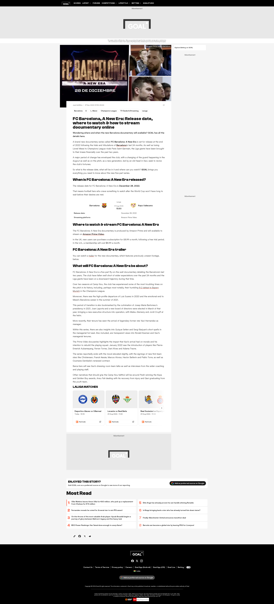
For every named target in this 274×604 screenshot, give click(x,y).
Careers (128, 567)
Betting (181, 567)
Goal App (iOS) (159, 567)
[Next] (161, 408)
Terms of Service (102, 567)
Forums (96, 3)
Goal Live (171, 567)
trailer (91, 255)
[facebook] (132, 561)
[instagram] (141, 561)
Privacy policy (117, 567)
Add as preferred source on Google (189, 483)
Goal (97, 586)
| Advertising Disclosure (146, 41)
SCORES (77, 3)
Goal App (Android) (142, 567)
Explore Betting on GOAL (184, 47)
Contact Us (87, 567)
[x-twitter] (137, 561)
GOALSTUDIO (148, 3)
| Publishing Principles (159, 41)
